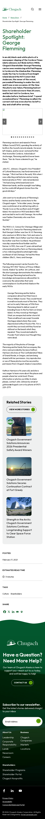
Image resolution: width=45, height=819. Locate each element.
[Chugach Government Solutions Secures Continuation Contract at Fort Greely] (22, 474)
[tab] (11, 137)
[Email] (17, 612)
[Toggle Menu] (39, 9)
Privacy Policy (7, 798)
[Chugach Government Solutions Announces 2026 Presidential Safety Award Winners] (22, 434)
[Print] (22, 612)
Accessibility (7, 801)
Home (4, 18)
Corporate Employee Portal (13, 805)
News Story (15, 18)
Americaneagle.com (29, 814)
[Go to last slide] (4, 122)
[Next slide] (40, 122)
